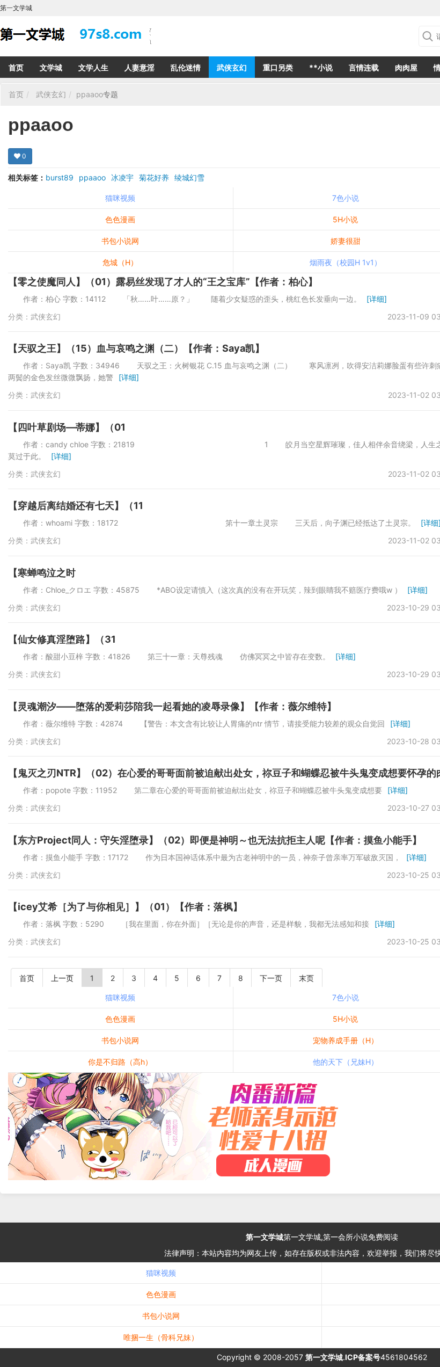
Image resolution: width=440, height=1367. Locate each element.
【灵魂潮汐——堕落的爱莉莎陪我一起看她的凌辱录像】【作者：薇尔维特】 (172, 706)
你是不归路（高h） (120, 1061)
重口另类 (278, 67)
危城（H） (120, 262)
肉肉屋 (406, 67)
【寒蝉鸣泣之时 (42, 572)
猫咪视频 (120, 197)
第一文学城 (264, 1236)
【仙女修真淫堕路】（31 (62, 639)
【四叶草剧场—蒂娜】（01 (67, 427)
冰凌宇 (122, 177)
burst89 (60, 177)
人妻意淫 (139, 67)
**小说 (321, 67)
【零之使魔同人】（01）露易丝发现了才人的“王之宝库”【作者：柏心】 (163, 281)
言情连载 (364, 67)
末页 (306, 978)
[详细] (376, 298)
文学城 (51, 67)
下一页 (271, 978)
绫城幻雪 (189, 177)
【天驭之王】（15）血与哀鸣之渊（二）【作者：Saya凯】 (136, 348)
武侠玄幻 (232, 67)
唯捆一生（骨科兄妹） (161, 1337)
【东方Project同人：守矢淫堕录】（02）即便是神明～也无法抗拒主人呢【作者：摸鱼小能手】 (215, 840)
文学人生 (93, 67)
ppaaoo (89, 94)
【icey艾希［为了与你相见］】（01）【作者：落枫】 (125, 906)
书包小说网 (120, 240)
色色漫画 (120, 219)
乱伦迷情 (186, 67)
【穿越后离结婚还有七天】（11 (75, 505)
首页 (16, 67)
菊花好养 (154, 177)
